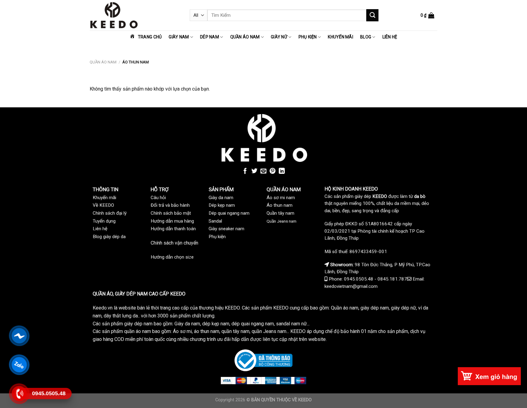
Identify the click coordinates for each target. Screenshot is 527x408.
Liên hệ (389, 36)
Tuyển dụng (104, 221)
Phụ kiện (308, 36)
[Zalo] (19, 365)
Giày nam (179, 36)
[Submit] (372, 15)
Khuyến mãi (340, 36)
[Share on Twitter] (254, 171)
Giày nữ (279, 36)
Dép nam (209, 36)
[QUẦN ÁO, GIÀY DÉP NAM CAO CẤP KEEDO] (135, 15)
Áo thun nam (279, 205)
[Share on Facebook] (245, 171)
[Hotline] (19, 394)
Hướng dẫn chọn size (172, 257)
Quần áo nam (245, 36)
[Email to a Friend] (263, 171)
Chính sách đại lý (110, 213)
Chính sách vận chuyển (174, 243)
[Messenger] (19, 336)
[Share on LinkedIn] (282, 171)
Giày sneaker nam (226, 228)
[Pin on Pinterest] (273, 171)
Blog (365, 36)
